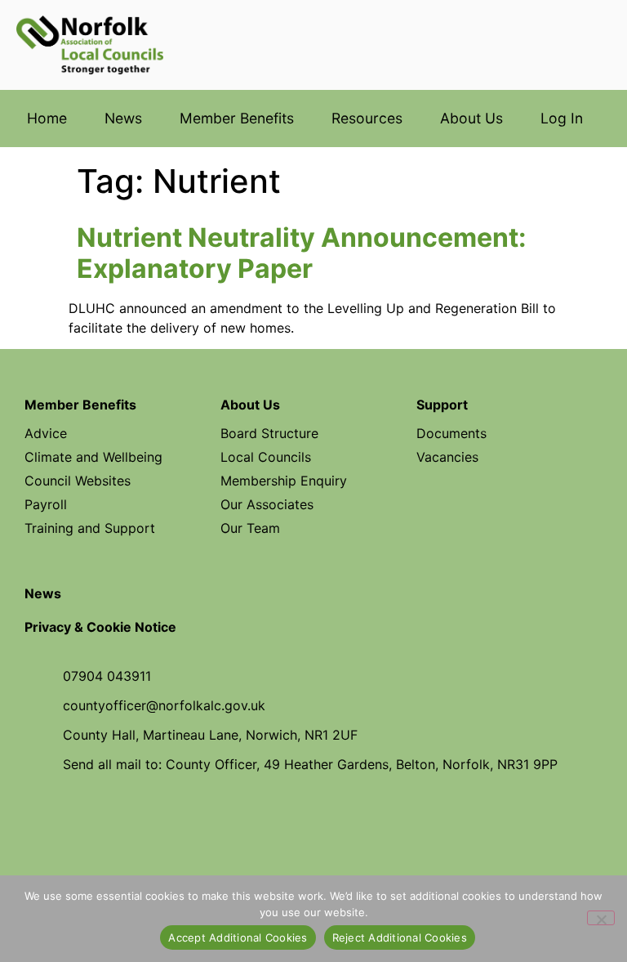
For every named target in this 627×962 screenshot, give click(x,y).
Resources (366, 118)
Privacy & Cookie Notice (100, 627)
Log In (561, 118)
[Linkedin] (365, 823)
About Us (471, 118)
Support (442, 404)
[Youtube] (313, 823)
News (123, 118)
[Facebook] (261, 823)
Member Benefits (237, 118)
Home (47, 118)
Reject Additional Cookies (399, 937)
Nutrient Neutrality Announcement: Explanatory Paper (302, 252)
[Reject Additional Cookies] (601, 918)
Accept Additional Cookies (237, 937)
